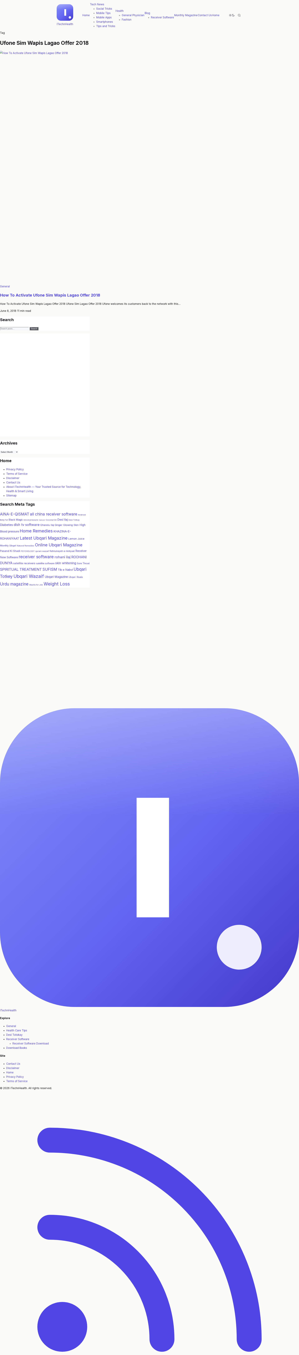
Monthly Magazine (185, 15)
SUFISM (50, 569)
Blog (147, 13)
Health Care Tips (16, 1030)
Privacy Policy (15, 469)
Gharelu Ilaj (47, 525)
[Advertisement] (23, 388)
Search (34, 329)
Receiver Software (162, 17)
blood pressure (31, 520)
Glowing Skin (71, 525)
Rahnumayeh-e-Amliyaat (62, 551)
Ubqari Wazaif (28, 576)
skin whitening (65, 563)
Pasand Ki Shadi (10, 550)
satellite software (45, 563)
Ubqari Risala (76, 577)
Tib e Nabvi (65, 569)
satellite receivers (24, 563)
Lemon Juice (76, 538)
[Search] (239, 15)
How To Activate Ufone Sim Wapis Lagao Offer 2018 (50, 295)
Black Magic (16, 519)
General (5, 286)
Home (86, 15)
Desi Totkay (74, 520)
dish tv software (27, 525)
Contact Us (205, 15)
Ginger (58, 525)
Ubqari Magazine (56, 577)
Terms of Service (17, 473)
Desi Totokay (14, 1034)
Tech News (97, 4)
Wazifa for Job (36, 585)
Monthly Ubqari (8, 545)
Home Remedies (36, 531)
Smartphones (104, 21)
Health (120, 10)
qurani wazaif (42, 551)
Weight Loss (57, 584)
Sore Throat (83, 563)
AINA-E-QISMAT (14, 514)
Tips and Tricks (105, 26)
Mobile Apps (104, 17)
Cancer (42, 520)
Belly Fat (4, 520)
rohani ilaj (63, 557)
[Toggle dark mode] (232, 15)
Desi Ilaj (62, 519)
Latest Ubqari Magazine (44, 538)
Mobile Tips (103, 13)
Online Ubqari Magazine (58, 545)
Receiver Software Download (30, 1043)
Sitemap (11, 495)
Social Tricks (104, 8)
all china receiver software (53, 514)
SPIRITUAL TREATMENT (21, 569)
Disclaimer (12, 478)
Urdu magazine (14, 584)
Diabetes (6, 525)
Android (82, 514)
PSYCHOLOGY (28, 551)
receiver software (36, 556)
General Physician (133, 15)
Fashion (126, 19)
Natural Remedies (25, 545)
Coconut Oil (51, 520)
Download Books (16, 1047)
